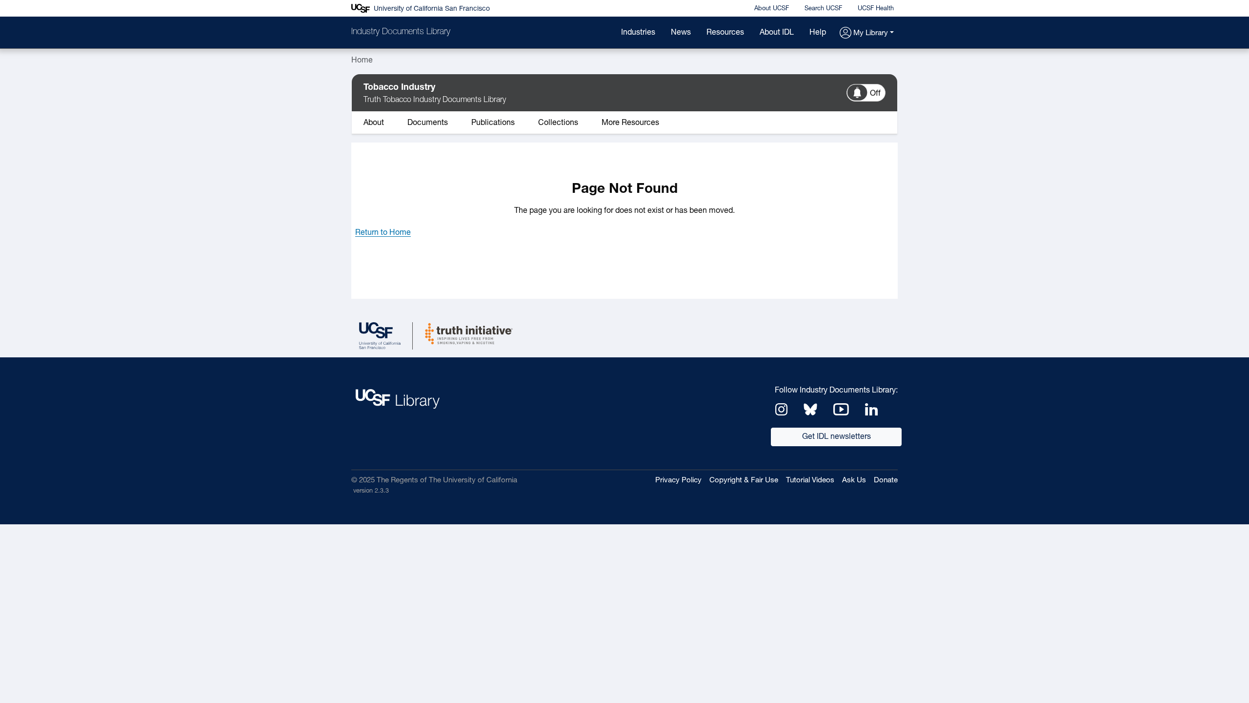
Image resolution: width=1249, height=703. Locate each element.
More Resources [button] (630, 123)
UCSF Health (876, 8)
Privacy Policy (678, 480)
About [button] (373, 123)
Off (875, 94)
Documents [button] (427, 123)
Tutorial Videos (810, 480)
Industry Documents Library (400, 32)
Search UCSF (823, 8)
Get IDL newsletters (836, 437)
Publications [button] (493, 123)
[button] (867, 33)
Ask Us (854, 480)
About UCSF (771, 8)
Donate (886, 480)
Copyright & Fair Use (743, 480)
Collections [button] (558, 123)
